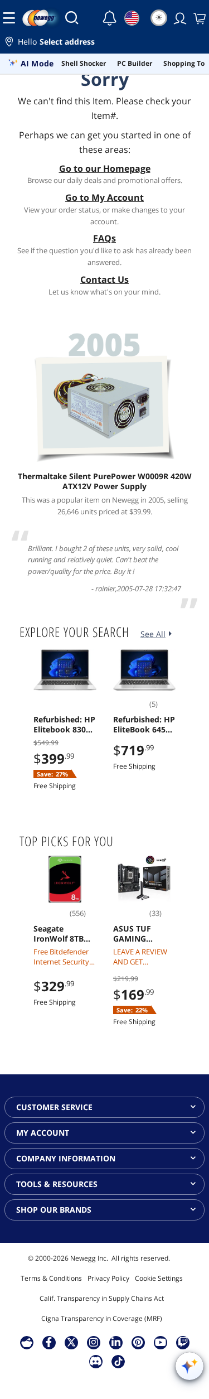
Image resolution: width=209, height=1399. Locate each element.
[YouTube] (160, 1342)
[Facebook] (49, 1342)
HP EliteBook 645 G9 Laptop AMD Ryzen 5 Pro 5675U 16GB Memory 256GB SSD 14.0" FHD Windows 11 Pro (144, 725)
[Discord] (95, 1361)
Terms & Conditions (51, 1278)
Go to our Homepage (104, 168)
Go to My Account (104, 197)
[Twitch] (183, 1342)
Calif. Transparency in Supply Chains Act (102, 1298)
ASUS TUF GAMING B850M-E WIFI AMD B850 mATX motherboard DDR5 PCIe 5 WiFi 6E (139, 934)
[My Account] (179, 18)
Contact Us (104, 279)
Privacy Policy (108, 1278)
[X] (71, 1342)
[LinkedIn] (115, 1342)
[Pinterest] (138, 1342)
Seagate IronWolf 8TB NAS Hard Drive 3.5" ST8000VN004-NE (63, 934)
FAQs (104, 238)
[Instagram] (93, 1342)
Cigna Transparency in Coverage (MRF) (101, 1318)
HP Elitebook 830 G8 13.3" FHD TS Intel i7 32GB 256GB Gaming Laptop (64, 725)
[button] (104, 43)
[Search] (71, 17)
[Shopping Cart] (198, 18)
